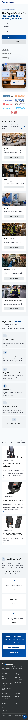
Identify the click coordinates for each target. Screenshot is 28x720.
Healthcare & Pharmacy (7, 681)
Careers (16, 701)
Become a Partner (19, 698)
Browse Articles (14, 589)
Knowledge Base (18, 677)
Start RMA (14, 622)
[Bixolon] (20, 96)
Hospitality (4, 678)
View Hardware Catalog (14, 42)
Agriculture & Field (6, 685)
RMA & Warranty (18, 682)
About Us (17, 696)
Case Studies (5, 701)
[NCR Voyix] (20, 104)
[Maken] (14, 112)
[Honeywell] (8, 104)
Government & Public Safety (6, 689)
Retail (3, 676)
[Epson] (20, 100)
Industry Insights (5, 698)
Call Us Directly (14, 652)
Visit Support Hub (14, 425)
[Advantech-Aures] (8, 96)
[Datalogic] (8, 100)
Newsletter (4, 703)
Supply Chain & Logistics (7, 683)
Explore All (23, 127)
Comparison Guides (6, 696)
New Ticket (14, 606)
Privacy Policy (5, 710)
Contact (16, 703)
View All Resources (14, 548)
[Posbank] (8, 108)
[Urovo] (20, 108)
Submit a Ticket (18, 679)
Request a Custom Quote (14, 37)
